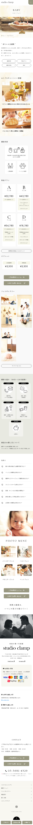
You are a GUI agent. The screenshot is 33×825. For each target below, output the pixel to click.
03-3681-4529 (8, 656)
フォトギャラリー (6, 791)
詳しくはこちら (5, 700)
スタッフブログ (5, 801)
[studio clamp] (16, 648)
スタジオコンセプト (6, 785)
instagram (21, 661)
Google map (10, 661)
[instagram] (17, 806)
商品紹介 (3, 794)
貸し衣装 (3, 798)
